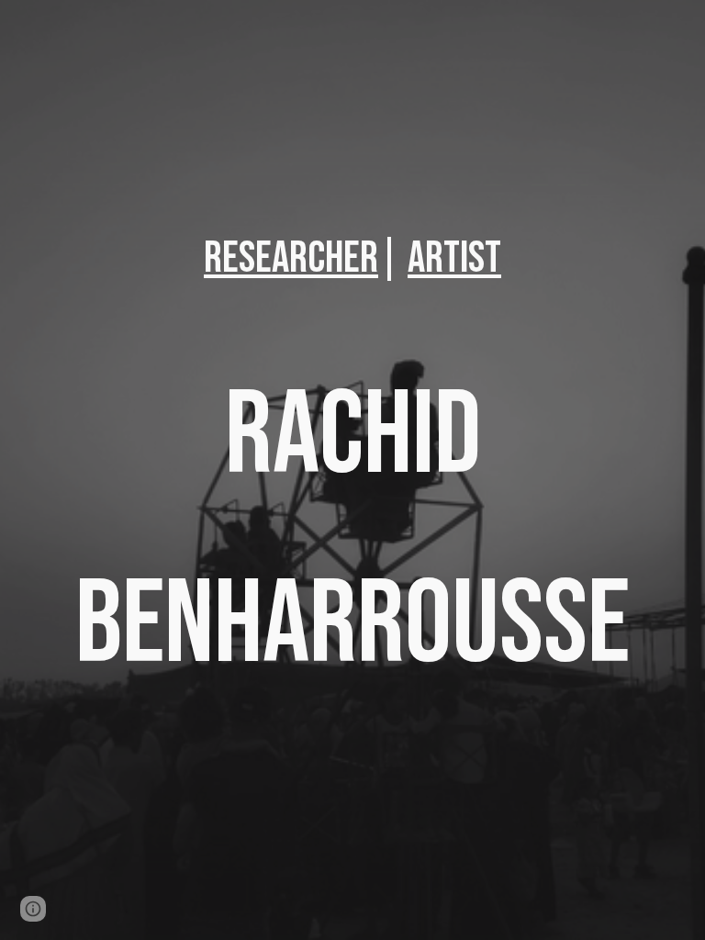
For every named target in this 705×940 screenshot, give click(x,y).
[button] (33, 909)
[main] (352, 259)
